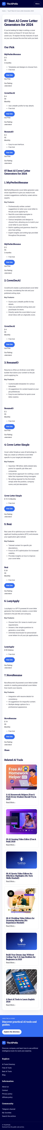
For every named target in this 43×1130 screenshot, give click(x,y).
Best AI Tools (7, 1071)
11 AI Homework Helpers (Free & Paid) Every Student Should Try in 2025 (21, 796)
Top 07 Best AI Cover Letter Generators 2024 (21, 11)
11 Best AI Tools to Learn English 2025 (20, 1000)
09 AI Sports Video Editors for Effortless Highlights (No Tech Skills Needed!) (19, 875)
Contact (5, 1090)
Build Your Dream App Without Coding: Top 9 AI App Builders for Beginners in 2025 (20, 957)
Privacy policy (7, 1094)
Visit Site (9, 75)
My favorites (6, 1113)
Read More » (10, 802)
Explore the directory (12, 1032)
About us (5, 1087)
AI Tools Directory (8, 1064)
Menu (37, 4)
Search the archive (9, 1116)
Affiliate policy (7, 1097)
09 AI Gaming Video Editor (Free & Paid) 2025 (21, 840)
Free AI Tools (7, 1068)
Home (4, 11)
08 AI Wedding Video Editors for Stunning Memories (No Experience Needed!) (20, 920)
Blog (3, 1075)
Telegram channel (8, 1109)
